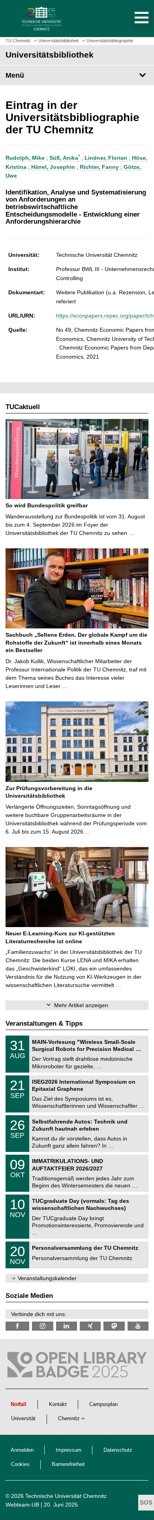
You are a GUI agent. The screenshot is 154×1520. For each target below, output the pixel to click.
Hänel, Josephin (53, 167)
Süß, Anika (64, 158)
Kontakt (58, 1404)
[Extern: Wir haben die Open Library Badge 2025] (77, 1366)
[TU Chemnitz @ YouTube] (138, 1326)
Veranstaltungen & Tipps (44, 1023)
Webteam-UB (22, 1504)
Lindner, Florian (106, 158)
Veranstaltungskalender (47, 1278)
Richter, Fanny (99, 167)
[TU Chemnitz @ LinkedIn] (66, 1326)
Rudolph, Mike (25, 158)
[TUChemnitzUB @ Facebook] (17, 1326)
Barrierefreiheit (68, 1464)
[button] (133, 18)
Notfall (18, 1404)
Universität (23, 1418)
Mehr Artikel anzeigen (81, 1005)
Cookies (20, 1464)
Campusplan (103, 1404)
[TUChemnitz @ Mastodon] (113, 1326)
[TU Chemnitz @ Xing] (90, 1326)
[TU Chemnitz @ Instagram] (42, 1326)
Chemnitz (69, 1418)
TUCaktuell (23, 407)
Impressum (68, 1450)
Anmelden (22, 1450)
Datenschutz (117, 1450)
